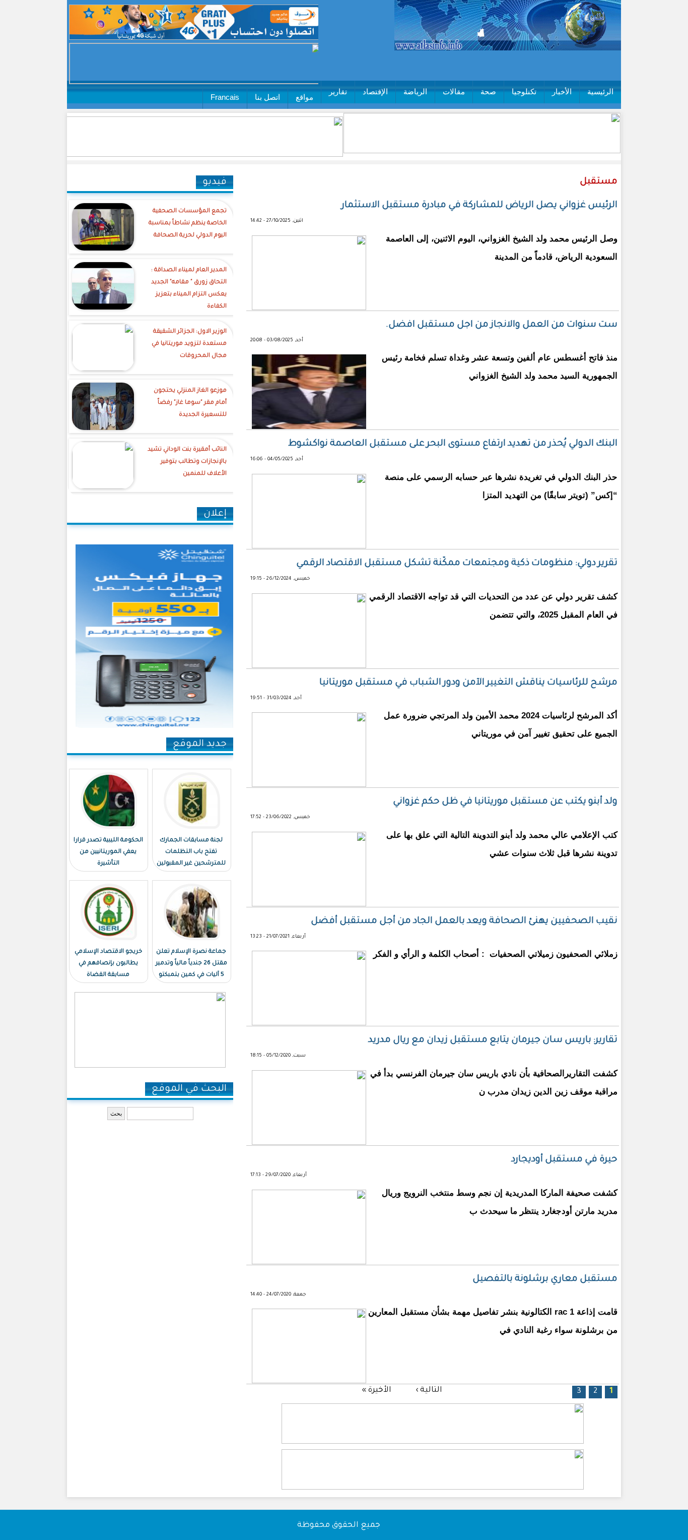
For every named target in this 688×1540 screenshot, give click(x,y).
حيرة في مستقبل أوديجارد (564, 1160)
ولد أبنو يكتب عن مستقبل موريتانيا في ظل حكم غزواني (505, 802)
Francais (225, 97)
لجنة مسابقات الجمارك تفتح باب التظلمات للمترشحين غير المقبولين (191, 852)
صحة (488, 91)
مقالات (454, 91)
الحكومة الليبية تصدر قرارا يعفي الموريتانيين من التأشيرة (108, 852)
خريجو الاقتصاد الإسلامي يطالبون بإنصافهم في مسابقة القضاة (108, 963)
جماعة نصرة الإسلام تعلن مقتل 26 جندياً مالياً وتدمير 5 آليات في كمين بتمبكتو (191, 963)
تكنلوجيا (524, 91)
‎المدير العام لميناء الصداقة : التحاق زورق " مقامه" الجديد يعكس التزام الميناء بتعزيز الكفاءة (189, 288)
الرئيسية (600, 91)
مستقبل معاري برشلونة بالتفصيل (544, 1279)
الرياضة (415, 91)
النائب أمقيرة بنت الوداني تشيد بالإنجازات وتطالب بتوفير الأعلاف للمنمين (187, 462)
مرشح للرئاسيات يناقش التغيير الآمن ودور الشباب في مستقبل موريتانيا (468, 683)
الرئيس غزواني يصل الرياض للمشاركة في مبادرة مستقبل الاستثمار (479, 206)
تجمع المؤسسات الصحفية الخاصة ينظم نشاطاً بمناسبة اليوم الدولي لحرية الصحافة (188, 223)
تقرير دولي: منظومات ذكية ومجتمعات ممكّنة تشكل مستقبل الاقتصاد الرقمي (456, 564)
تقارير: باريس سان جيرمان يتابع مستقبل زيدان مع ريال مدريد (492, 1040)
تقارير (338, 91)
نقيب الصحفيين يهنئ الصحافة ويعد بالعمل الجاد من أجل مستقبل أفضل (464, 921)
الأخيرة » (376, 1390)
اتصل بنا (267, 97)
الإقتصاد (375, 91)
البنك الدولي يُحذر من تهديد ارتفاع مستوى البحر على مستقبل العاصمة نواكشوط (452, 444)
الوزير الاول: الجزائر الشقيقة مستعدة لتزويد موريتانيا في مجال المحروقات (189, 344)
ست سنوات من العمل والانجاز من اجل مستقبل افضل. (501, 325)
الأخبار (562, 91)
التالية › (429, 1390)
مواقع (304, 97)
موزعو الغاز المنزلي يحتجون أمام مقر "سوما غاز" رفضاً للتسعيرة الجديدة (190, 403)
